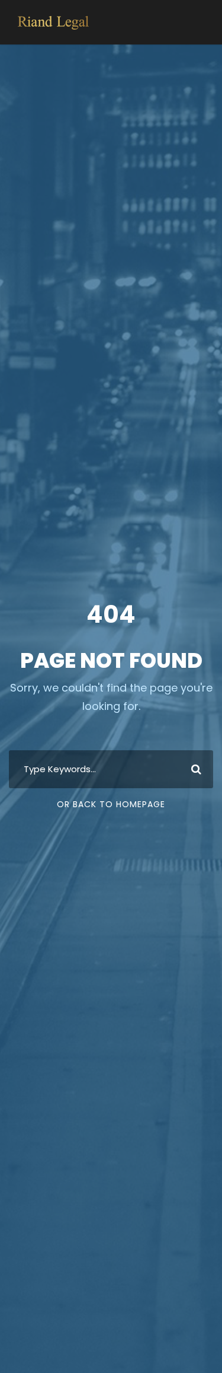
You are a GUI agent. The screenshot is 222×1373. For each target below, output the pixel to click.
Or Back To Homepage (111, 804)
